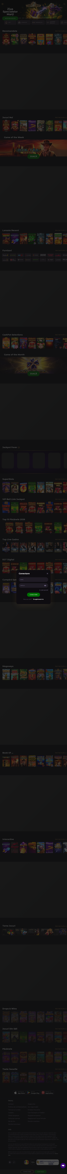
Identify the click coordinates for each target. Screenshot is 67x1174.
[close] (47, 573)
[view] (46, 580)
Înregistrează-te (38, 599)
